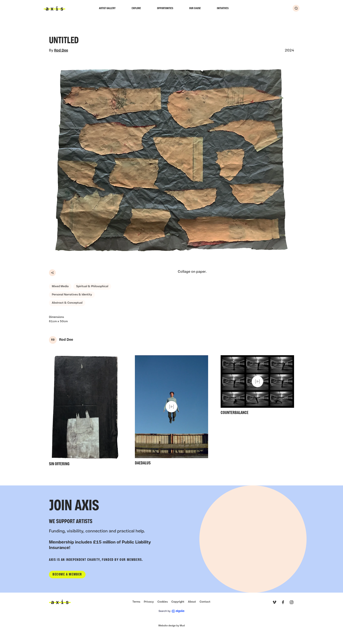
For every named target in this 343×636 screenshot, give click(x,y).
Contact (205, 601)
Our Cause (195, 8)
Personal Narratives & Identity (72, 294)
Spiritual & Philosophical (92, 286)
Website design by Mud (171, 625)
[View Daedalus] (171, 411)
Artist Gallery (107, 8)
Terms (136, 601)
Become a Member (67, 574)
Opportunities (165, 8)
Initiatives (222, 8)
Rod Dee (61, 50)
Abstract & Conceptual (67, 302)
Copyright (177, 601)
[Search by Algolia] (171, 611)
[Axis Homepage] (54, 8)
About (192, 601)
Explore (136, 8)
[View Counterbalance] (257, 386)
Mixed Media (60, 286)
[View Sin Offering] (85, 411)
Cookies (162, 601)
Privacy (149, 601)
